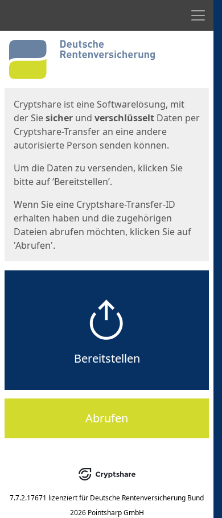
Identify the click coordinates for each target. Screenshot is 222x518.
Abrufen (106, 418)
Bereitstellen (107, 358)
